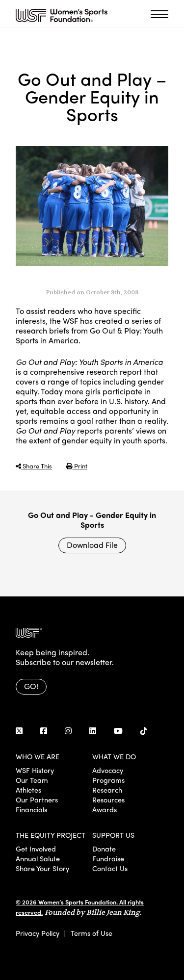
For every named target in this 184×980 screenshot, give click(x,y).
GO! (31, 686)
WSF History (35, 770)
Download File (92, 544)
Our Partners (37, 799)
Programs (108, 780)
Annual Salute (38, 858)
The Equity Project (50, 835)
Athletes (28, 790)
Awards (104, 809)
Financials (31, 809)
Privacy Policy (37, 933)
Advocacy (107, 770)
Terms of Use (91, 933)
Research (107, 790)
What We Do (114, 756)
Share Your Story (42, 868)
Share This (36, 465)
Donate (104, 848)
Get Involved (36, 848)
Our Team (32, 780)
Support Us (113, 835)
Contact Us (110, 868)
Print (80, 465)
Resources (108, 799)
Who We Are (37, 756)
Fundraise (108, 858)
